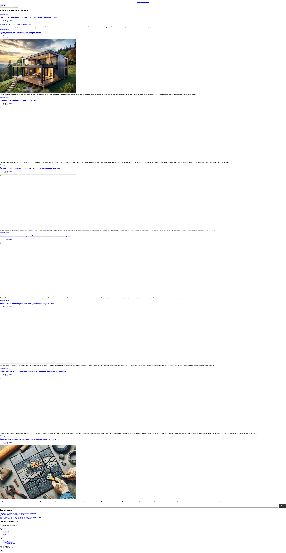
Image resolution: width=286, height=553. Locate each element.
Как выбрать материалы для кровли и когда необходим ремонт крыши (28, 17)
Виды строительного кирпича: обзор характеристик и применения (27, 304)
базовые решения (4, 14)
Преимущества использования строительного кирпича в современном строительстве (34, 371)
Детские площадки (8, 542)
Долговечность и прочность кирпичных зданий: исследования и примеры (30, 168)
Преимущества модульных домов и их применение (20, 33)
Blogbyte (10, 547)
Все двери (9, 20)
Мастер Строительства (143, 2)
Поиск (1, 503)
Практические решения (9, 543)
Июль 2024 (6, 534)
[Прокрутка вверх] (0, 549)
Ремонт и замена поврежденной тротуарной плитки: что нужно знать (28, 439)
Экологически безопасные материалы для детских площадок (15, 518)
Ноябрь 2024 (6, 532)
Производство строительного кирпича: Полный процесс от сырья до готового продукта (35, 236)
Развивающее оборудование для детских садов (18, 100)
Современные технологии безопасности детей (12, 515)
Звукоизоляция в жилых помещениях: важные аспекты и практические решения (20, 517)
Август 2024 (6, 533)
